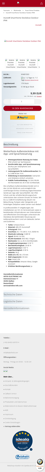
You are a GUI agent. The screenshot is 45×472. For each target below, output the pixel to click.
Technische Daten (12, 294)
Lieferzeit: (7, 78)
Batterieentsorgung (11, 398)
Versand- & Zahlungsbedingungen (16, 381)
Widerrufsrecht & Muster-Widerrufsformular (19, 406)
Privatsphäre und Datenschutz (15, 402)
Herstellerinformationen (16, 308)
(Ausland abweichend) (31, 80)
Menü (3, 3)
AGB (5, 410)
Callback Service (9, 393)
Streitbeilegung (9, 418)
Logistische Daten (12, 301)
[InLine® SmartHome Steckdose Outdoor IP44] (22, 41)
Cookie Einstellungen (11, 422)
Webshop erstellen (14, 466)
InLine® (38, 25)
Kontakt (6, 389)
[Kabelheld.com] (22, 3)
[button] (3, 64)
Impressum (8, 414)
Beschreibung (10, 144)
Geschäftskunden (10, 385)
